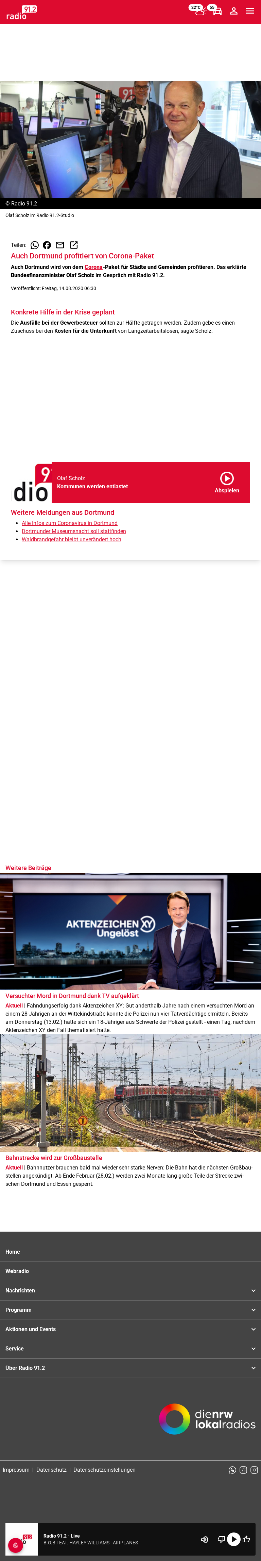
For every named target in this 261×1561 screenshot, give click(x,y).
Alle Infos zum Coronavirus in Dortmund (70, 523)
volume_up (204, 1539)
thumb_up (246, 1539)
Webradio (17, 1271)
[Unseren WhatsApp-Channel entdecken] (232, 1470)
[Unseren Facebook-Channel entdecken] (243, 1470)
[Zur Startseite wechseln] (21, 12)
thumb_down (222, 1539)
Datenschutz (51, 1470)
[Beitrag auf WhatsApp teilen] (35, 245)
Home (12, 1252)
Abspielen (227, 481)
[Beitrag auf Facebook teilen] (47, 245)
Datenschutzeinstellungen (104, 1470)
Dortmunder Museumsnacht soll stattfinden (74, 531)
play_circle (234, 1539)
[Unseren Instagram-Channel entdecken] (254, 1470)
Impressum (16, 1470)
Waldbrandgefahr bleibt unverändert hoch (71, 539)
